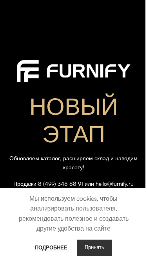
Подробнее (52, 247)
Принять (94, 247)
